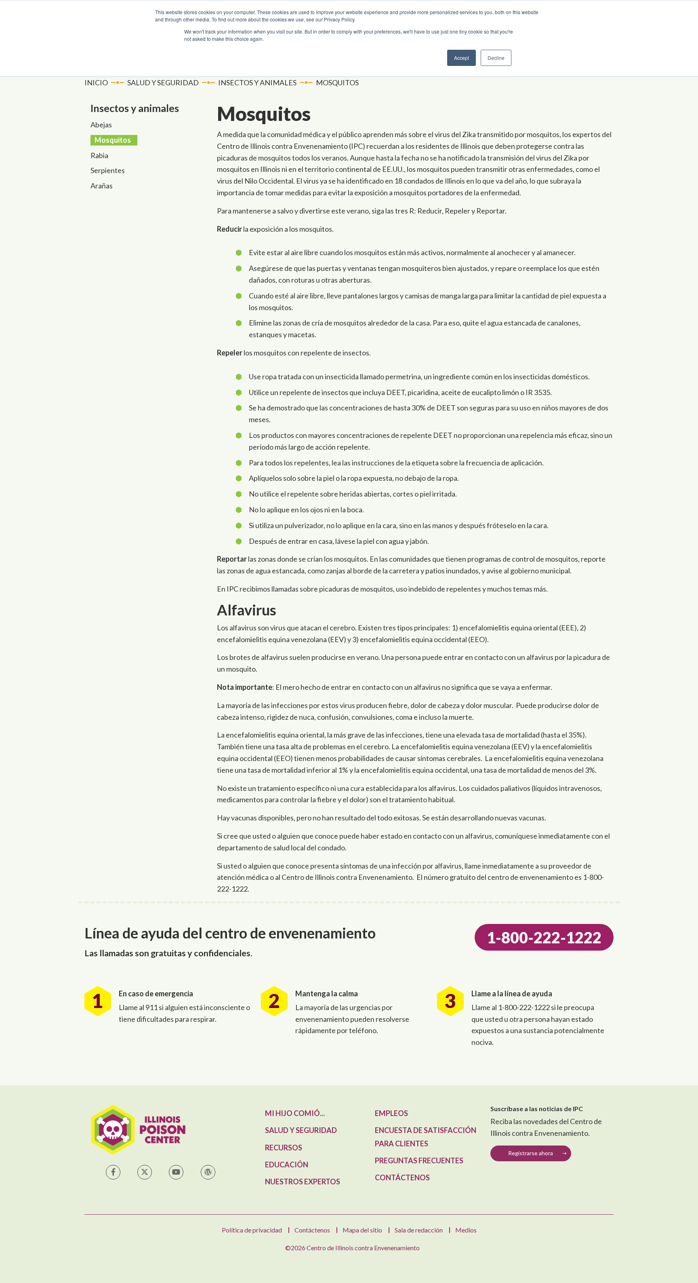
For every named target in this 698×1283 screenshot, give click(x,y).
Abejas (101, 124)
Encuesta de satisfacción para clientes (425, 1137)
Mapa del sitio (362, 1230)
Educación (286, 1164)
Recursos (283, 1147)
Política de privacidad (252, 1230)
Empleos (391, 1113)
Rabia (99, 155)
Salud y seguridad (301, 1130)
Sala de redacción (419, 1230)
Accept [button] (461, 57)
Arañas (101, 185)
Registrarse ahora (530, 1153)
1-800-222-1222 (544, 937)
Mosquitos (113, 139)
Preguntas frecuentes (419, 1160)
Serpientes (107, 170)
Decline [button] (496, 57)
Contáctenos (402, 1177)
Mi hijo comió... (295, 1113)
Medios (466, 1230)
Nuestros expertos (302, 1181)
